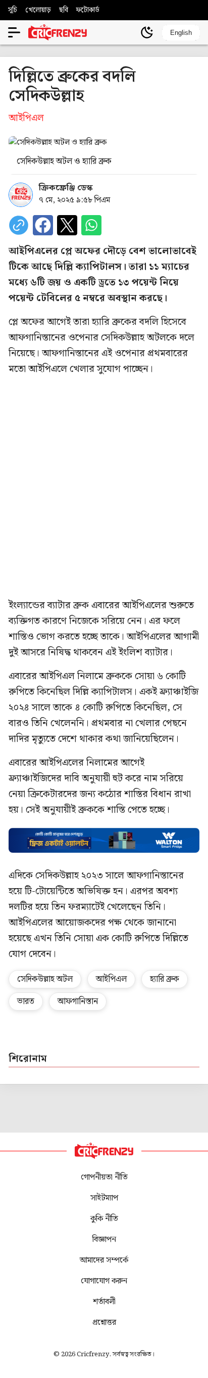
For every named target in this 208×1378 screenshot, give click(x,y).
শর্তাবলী (104, 1302)
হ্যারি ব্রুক (164, 979)
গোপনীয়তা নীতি (104, 1177)
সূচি (12, 10)
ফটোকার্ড (87, 10)
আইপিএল (111, 979)
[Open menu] (14, 32)
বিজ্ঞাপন (104, 1239)
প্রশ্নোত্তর (104, 1322)
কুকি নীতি (104, 1219)
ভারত (25, 1001)
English (181, 32)
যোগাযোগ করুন (104, 1281)
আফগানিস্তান (78, 1001)
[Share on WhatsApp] (91, 225)
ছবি (63, 10)
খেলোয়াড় (38, 10)
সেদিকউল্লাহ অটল (45, 979)
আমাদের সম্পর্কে (104, 1260)
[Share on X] (67, 225)
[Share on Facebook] (43, 225)
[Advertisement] (104, 487)
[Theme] (147, 32)
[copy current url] (19, 225)
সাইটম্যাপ (104, 1198)
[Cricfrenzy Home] (57, 32)
